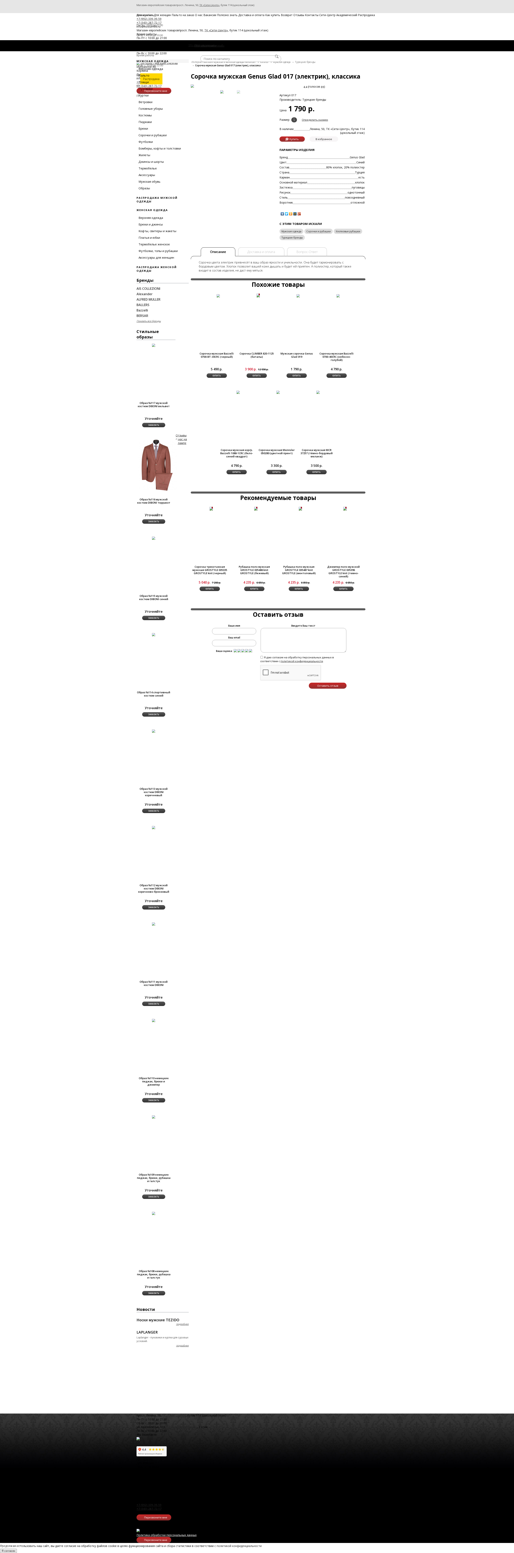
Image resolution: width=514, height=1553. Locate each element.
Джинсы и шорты (151, 162)
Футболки (146, 142)
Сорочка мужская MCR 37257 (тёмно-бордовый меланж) (317, 453)
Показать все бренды (149, 321)
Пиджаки (145, 122)
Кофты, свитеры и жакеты (157, 231)
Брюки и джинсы (151, 224)
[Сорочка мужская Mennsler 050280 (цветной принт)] (278, 392)
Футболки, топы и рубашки (158, 251)
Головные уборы (151, 109)
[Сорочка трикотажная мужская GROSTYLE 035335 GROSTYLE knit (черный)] (211, 509)
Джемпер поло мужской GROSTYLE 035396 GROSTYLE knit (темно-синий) (343, 571)
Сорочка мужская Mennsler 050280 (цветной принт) (277, 451)
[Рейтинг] (235, 650)
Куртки (144, 95)
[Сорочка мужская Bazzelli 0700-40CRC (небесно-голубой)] (338, 295)
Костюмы (145, 115)
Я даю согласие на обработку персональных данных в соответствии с (297, 659)
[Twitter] (287, 213)
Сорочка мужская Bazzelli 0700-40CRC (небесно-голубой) (336, 357)
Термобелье (148, 168)
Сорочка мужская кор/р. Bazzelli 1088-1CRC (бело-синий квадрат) (236, 453)
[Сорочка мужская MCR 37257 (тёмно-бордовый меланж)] (318, 392)
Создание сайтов (12, 1547)
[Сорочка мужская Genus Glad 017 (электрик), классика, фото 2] (238, 91)
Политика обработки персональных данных (167, 1535)
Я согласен (8, 1550)
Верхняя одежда (151, 69)
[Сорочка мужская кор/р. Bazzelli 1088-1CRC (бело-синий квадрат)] (238, 392)
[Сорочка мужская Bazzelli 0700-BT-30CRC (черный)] (218, 295)
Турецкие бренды (292, 237)
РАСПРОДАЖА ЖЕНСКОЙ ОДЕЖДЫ (157, 268)
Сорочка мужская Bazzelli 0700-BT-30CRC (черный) (217, 355)
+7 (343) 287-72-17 (149, 1509)
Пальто (144, 75)
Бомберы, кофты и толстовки (160, 148)
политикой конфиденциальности (301, 661)
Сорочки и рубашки (153, 135)
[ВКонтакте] (282, 213)
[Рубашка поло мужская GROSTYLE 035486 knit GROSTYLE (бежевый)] (255, 509)
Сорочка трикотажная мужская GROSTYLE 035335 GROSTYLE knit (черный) (209, 570)
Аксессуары (147, 175)
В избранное (324, 139)
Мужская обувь (149, 181)
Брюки (143, 128)
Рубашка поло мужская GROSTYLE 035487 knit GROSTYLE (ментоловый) (299, 570)
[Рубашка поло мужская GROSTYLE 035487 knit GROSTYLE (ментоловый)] (300, 509)
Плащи (144, 82)
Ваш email (234, 637)
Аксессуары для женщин (156, 257)
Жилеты (144, 155)
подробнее (182, 1324)
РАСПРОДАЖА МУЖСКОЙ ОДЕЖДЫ (157, 199)
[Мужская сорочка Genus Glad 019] (298, 295)
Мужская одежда (291, 231)
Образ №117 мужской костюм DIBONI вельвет (154, 404)
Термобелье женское (154, 244)
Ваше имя (234, 625)
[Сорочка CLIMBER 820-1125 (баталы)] (258, 295)
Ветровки (145, 102)
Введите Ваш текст (303, 625)
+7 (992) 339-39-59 (149, 1505)
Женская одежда (152, 210)
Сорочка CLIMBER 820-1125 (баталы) (257, 355)
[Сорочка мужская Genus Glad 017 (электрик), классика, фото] (221, 91)
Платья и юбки (149, 238)
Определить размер (315, 120)
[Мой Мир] (295, 213)
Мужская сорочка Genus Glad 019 (296, 355)
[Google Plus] (299, 213)
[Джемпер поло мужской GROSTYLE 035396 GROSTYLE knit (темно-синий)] (345, 509)
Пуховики (146, 89)
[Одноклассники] (291, 213)
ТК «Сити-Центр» (209, 5)
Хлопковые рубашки (348, 231)
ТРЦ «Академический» (182, 1427)
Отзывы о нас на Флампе (181, 439)
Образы (144, 188)
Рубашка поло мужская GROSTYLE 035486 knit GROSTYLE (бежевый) (254, 570)
